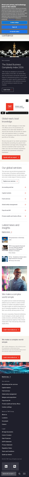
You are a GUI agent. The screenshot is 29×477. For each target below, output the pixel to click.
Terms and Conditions (8, 451)
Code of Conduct (6, 435)
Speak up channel (7, 454)
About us (4, 414)
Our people (5, 421)
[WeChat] (14, 466)
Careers (4, 424)
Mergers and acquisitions (9, 397)
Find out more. (11, 19)
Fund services (6, 391)
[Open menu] (24, 473)
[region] (14, 17)
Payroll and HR (6, 400)
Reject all (14, 27)
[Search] (19, 474)
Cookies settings (7, 407)
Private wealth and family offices (11, 404)
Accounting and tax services (10, 384)
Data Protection (6, 438)
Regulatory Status (7, 448)
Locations (4, 418)
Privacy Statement (7, 445)
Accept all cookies (14, 31)
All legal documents (7, 432)
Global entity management (9, 394)
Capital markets (6, 387)
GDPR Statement (6, 441)
